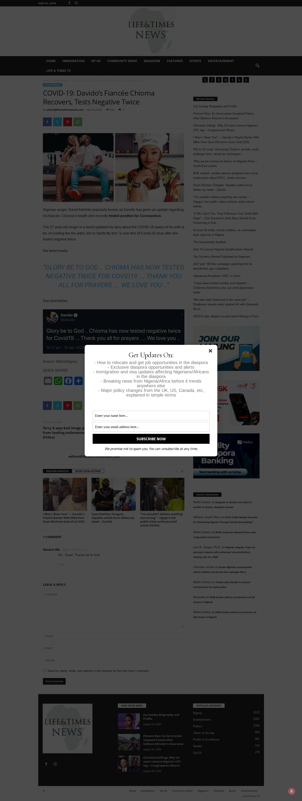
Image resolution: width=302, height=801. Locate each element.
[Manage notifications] (291, 791)
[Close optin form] (211, 351)
